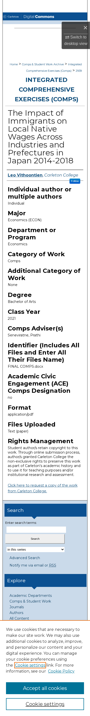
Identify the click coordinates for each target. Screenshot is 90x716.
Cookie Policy (61, 671)
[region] (45, 668)
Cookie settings (30, 665)
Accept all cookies (45, 688)
